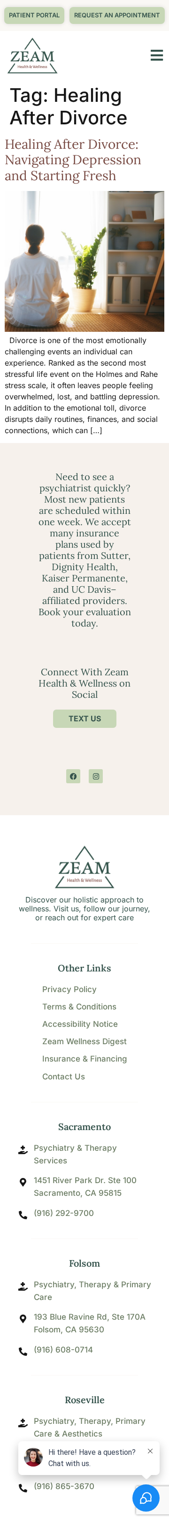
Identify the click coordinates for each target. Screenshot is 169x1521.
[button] (117, 15)
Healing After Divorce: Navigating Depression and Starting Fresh (73, 160)
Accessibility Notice (80, 1024)
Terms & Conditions (79, 1006)
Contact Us (63, 1076)
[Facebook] (73, 776)
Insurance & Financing (84, 1058)
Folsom (84, 1263)
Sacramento (84, 1126)
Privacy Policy (69, 989)
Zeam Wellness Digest (84, 1041)
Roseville (85, 1400)
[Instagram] (96, 776)
